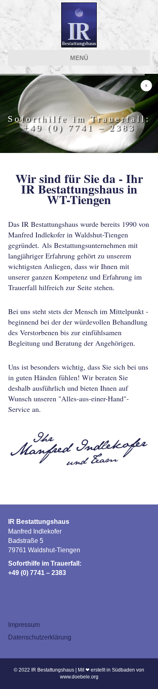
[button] (146, 85)
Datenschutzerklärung (39, 637)
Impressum (24, 624)
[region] (79, 113)
